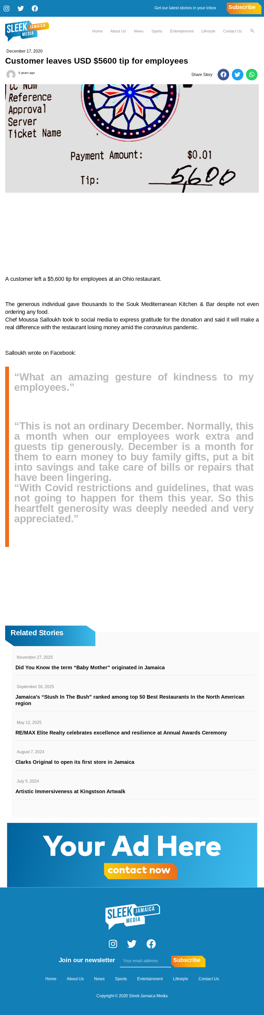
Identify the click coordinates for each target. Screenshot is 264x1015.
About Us (118, 31)
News (139, 31)
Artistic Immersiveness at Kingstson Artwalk (70, 791)
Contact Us (232, 31)
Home (97, 31)
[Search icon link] (252, 31)
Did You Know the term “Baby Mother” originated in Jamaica (90, 667)
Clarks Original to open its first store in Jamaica (74, 762)
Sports (156, 31)
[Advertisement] (132, 231)
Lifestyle (208, 31)
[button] (223, 74)
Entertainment (182, 31)
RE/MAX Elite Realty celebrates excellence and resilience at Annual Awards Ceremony (121, 732)
